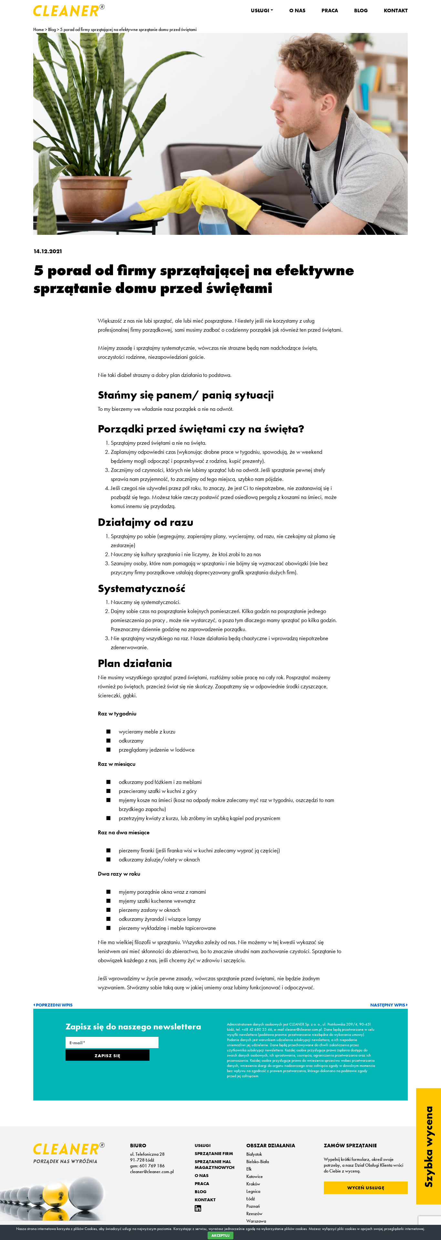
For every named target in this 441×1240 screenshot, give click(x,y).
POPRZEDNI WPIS (54, 1005)
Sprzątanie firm (214, 1153)
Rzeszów (254, 1213)
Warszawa (256, 1221)
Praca (330, 10)
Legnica (253, 1191)
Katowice (254, 1176)
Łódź (250, 1199)
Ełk (248, 1169)
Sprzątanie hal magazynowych (214, 1164)
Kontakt (396, 10)
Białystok (254, 1154)
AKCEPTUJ (220, 1235)
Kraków (253, 1184)
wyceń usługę (366, 1188)
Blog (361, 10)
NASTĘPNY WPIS (388, 1005)
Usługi (260, 10)
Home (38, 29)
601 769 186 (152, 1166)
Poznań (253, 1206)
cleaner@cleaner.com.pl (152, 1171)
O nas (297, 10)
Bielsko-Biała (257, 1161)
